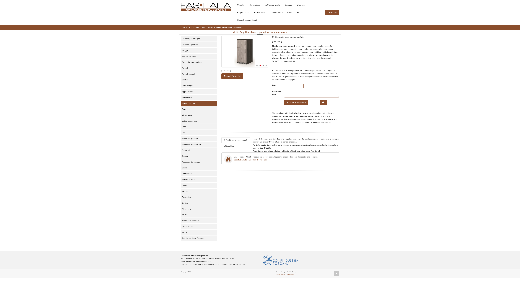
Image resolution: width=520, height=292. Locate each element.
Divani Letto (187, 115)
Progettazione (243, 12)
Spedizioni (230, 146)
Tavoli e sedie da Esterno (193, 238)
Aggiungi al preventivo (296, 102)
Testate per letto (189, 56)
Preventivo (332, 12)
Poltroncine (187, 173)
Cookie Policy (291, 272)
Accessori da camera (191, 162)
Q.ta (274, 85)
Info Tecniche (254, 5)
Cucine (185, 203)
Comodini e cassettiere (192, 62)
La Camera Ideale (272, 5)
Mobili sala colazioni (190, 221)
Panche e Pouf (188, 179)
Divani (184, 185)
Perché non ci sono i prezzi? (236, 140)
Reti (183, 133)
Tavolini (185, 191)
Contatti (240, 5)
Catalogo (288, 5)
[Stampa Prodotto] (323, 102)
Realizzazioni (259, 12)
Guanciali (186, 150)
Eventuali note (276, 92)
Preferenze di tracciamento (285, 274)
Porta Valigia (187, 86)
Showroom (301, 5)
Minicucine (186, 209)
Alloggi (185, 50)
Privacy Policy (280, 272)
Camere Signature (190, 45)
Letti (184, 127)
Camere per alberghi (191, 39)
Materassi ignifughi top (191, 144)
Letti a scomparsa (189, 121)
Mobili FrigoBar (188, 103)
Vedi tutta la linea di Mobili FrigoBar (250, 160)
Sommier (186, 109)
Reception (186, 197)
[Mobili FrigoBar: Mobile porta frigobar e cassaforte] (244, 51)
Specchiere (187, 97)
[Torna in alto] (336, 273)
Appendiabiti (187, 91)
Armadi (185, 68)
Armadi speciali (188, 74)
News (289, 12)
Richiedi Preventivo (232, 76)
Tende (184, 232)
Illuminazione (187, 226)
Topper (185, 156)
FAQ (298, 12)
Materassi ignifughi (190, 138)
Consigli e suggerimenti (247, 20)
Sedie (184, 168)
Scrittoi (185, 80)
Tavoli (184, 215)
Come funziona (276, 12)
